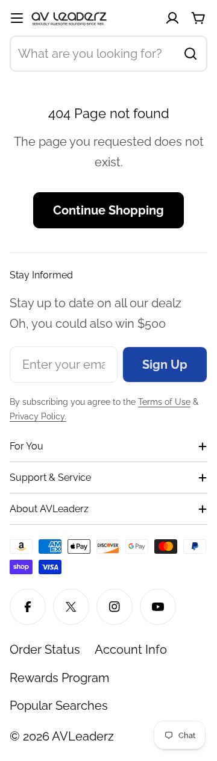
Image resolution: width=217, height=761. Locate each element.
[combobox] (108, 54)
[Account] (172, 18)
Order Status (45, 649)
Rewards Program (59, 678)
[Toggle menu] (17, 18)
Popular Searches (59, 705)
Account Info (131, 649)
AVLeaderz (83, 736)
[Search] (190, 53)
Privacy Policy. (38, 416)
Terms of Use (164, 402)
